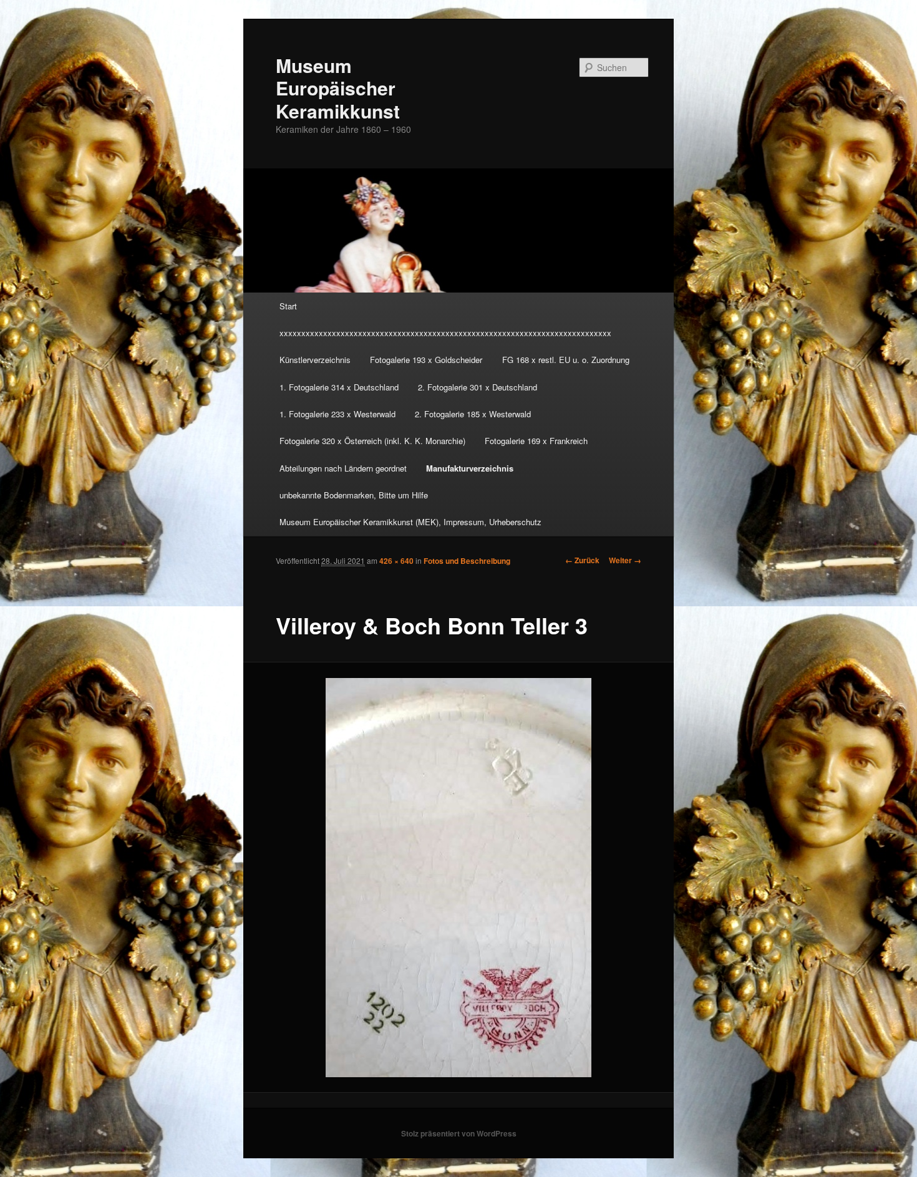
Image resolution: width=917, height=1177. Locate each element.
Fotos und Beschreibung (467, 560)
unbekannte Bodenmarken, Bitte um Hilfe (353, 495)
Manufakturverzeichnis (469, 468)
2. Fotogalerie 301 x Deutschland (477, 387)
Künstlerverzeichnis (315, 360)
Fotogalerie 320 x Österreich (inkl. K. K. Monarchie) (372, 441)
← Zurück (582, 560)
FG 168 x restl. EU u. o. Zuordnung (565, 360)
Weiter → (625, 560)
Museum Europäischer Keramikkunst (338, 88)
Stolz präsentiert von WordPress (459, 1133)
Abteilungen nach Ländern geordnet (343, 468)
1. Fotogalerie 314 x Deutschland (339, 387)
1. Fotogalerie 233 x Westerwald (337, 414)
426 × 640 (396, 560)
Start (288, 306)
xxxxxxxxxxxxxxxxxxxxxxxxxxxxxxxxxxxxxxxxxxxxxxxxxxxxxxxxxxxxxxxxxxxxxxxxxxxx (445, 333)
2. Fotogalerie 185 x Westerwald (473, 414)
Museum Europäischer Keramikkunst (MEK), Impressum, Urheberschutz (410, 522)
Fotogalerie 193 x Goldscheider (426, 360)
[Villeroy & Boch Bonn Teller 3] (459, 877)
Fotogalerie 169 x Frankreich (536, 441)
